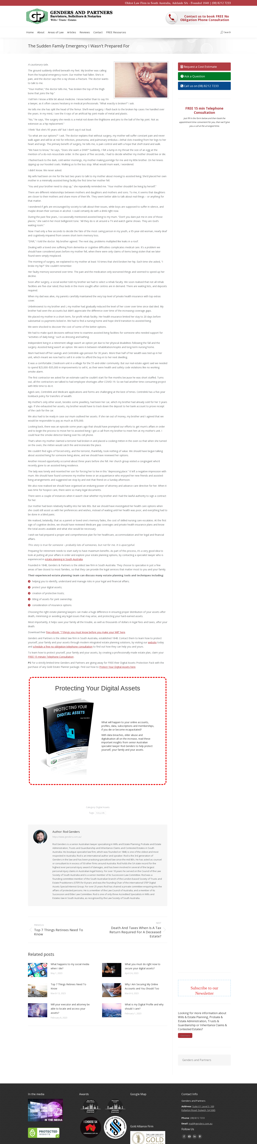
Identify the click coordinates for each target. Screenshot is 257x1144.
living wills (100, 813)
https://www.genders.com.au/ (66, 836)
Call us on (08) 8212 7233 (201, 86)
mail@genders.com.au (200, 1123)
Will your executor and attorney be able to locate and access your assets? (70, 1008)
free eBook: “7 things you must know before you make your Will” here (85, 632)
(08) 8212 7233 (221, 3)
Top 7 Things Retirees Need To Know (68, 986)
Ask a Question (194, 76)
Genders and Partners (196, 1060)
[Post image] (37, 970)
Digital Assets (102, 807)
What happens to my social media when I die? (70, 966)
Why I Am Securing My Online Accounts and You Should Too (142, 986)
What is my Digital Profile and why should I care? (144, 1006)
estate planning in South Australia (64, 559)
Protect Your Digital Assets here (117, 667)
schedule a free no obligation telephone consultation (62, 646)
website (152, 642)
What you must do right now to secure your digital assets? (142, 966)
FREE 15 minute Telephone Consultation (51, 656)
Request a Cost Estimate (200, 67)
